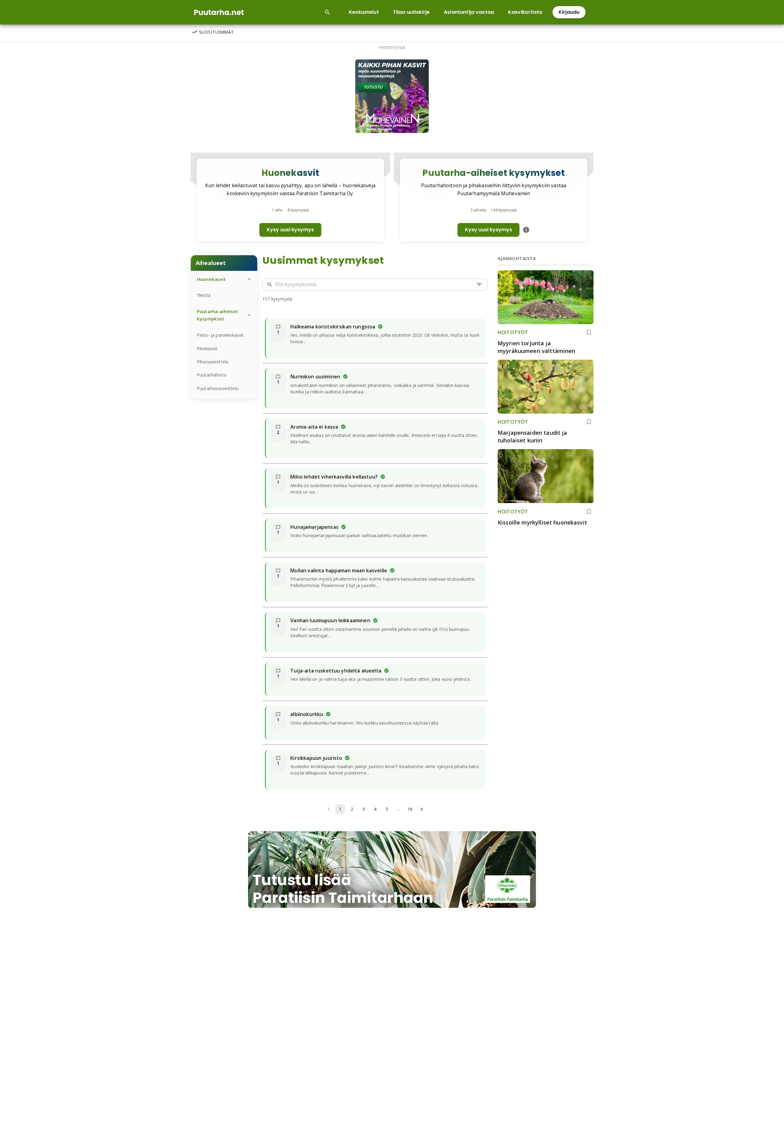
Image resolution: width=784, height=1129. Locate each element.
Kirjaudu (569, 12)
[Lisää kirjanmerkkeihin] (589, 332)
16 (410, 809)
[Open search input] (327, 12)
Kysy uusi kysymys (290, 229)
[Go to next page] (422, 809)
